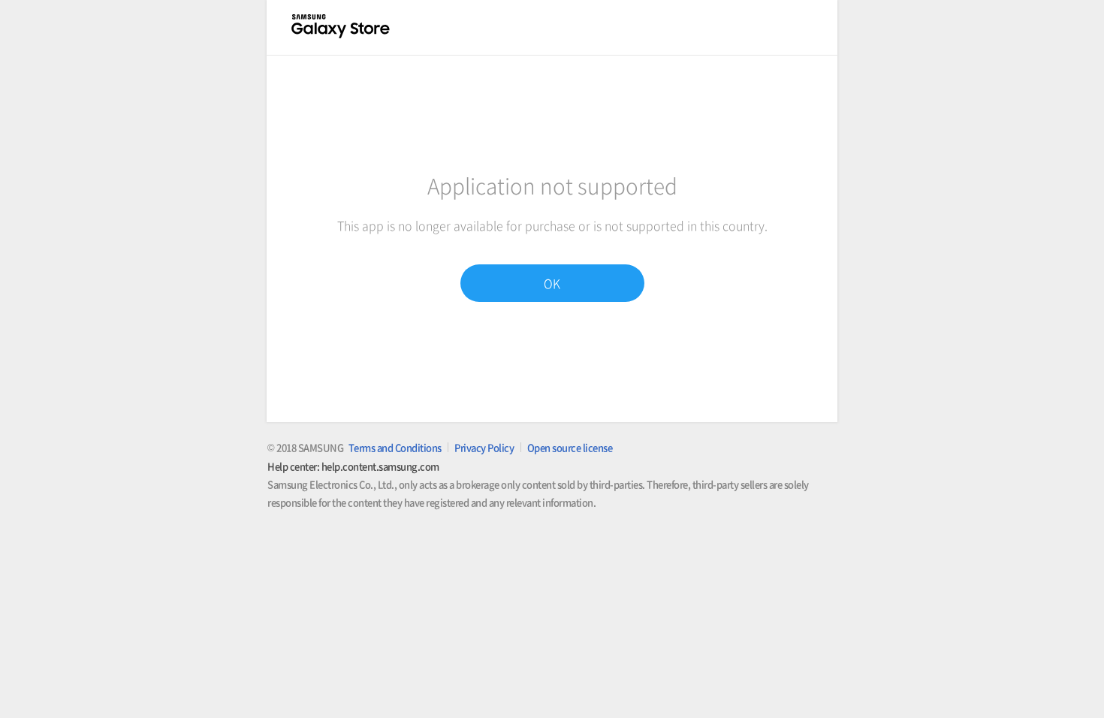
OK (552, 283)
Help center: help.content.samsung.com (353, 466)
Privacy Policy (484, 447)
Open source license (570, 447)
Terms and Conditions (395, 447)
